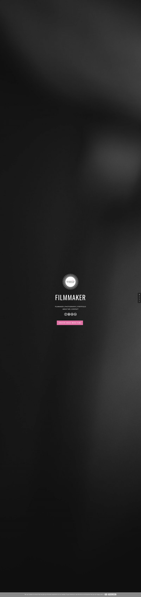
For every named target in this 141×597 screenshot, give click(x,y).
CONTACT (74, 309)
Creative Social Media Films (70, 323)
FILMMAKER (59, 306)
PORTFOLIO (81, 306)
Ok (106, 594)
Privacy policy (112, 594)
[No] (139, 595)
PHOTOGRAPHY (70, 306)
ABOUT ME (66, 309)
